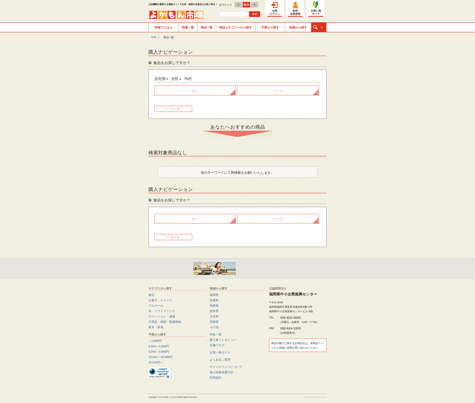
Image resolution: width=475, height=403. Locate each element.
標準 (246, 4)
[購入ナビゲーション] (318, 27)
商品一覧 (207, 27)
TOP (153, 37)
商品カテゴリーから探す (235, 27)
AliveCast (322, 397)
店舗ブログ (217, 345)
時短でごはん (164, 27)
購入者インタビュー (223, 339)
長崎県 (214, 305)
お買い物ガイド (220, 352)
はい (195, 90)
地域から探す (298, 27)
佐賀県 (214, 300)
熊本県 (214, 311)
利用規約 (216, 377)
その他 (214, 327)
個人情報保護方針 (221, 372)
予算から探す (270, 27)
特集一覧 (188, 27)
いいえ (278, 90)
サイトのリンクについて (226, 367)
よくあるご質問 (220, 359)
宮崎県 (214, 321)
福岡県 (214, 295)
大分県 (214, 316)
